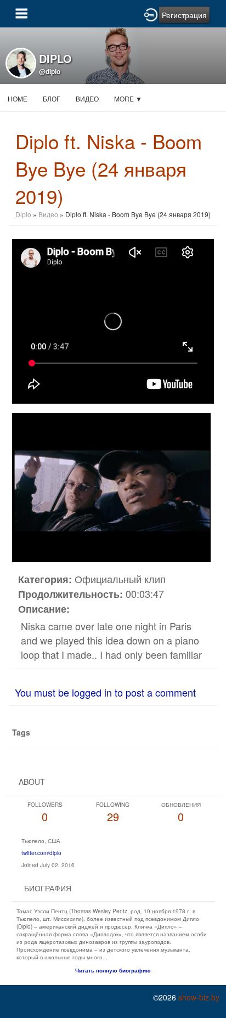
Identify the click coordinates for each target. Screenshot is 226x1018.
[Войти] (151, 13)
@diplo (49, 71)
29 (112, 812)
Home (17, 98)
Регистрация (184, 14)
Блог (51, 98)
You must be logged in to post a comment (105, 692)
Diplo (24, 214)
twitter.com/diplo (41, 853)
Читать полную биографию (113, 970)
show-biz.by (198, 997)
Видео (87, 98)
